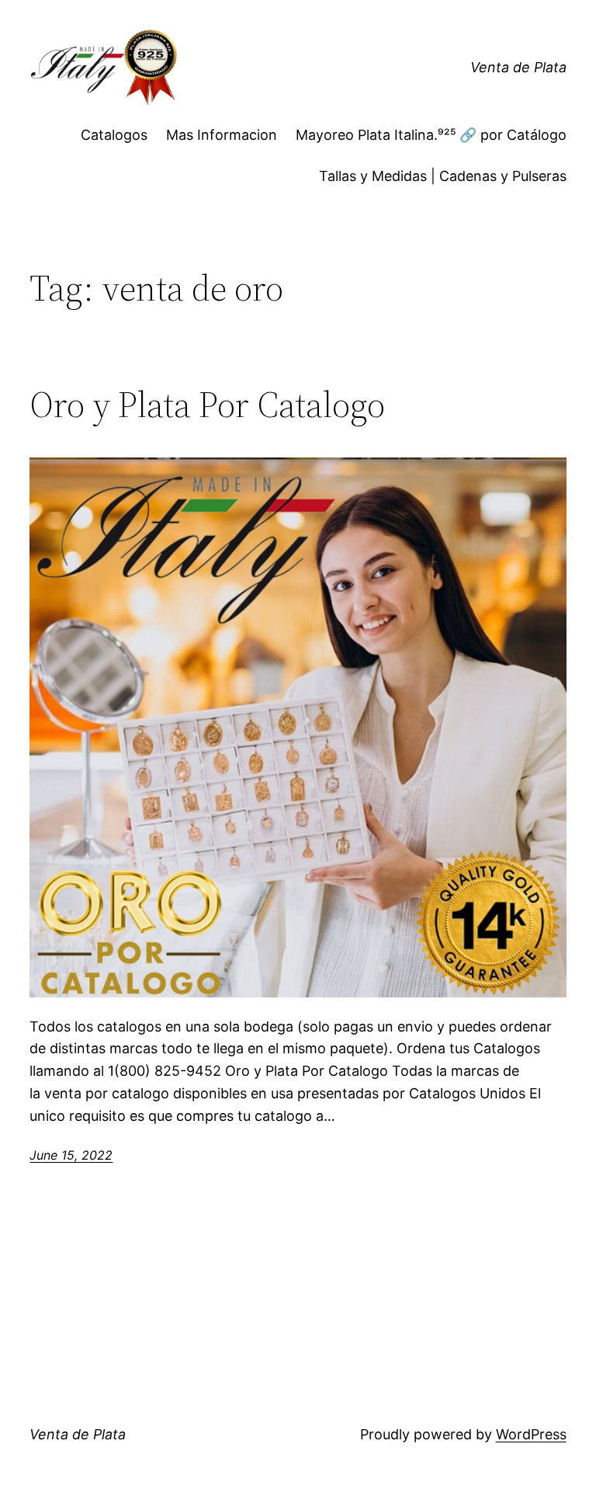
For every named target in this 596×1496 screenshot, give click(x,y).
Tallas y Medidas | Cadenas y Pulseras (443, 176)
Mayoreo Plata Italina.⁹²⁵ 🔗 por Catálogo (431, 135)
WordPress (531, 1434)
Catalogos (114, 135)
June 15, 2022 (71, 1155)
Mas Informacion (221, 135)
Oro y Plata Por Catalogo (207, 404)
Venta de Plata (518, 67)
